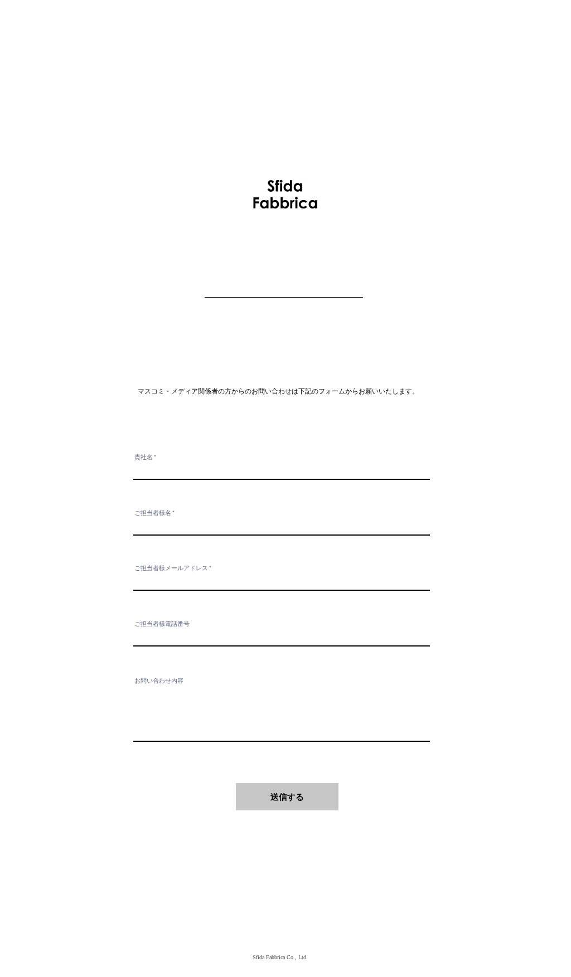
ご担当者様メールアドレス (171, 568)
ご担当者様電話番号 (162, 624)
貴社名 (143, 457)
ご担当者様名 (152, 513)
